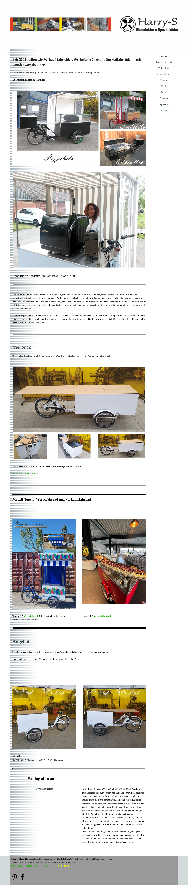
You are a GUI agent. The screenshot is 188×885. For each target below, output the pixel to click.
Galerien (164, 98)
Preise (164, 92)
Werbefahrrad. (31, 616)
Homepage (164, 56)
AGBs (164, 110)
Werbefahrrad (163, 68)
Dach (163, 86)
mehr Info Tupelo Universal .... (27, 473)
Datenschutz (16, 866)
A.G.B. (44, 866)
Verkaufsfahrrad (163, 74)
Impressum (164, 104)
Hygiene (164, 80)
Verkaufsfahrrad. (102, 616)
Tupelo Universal (164, 62)
